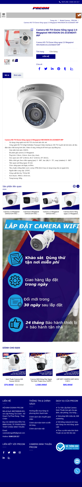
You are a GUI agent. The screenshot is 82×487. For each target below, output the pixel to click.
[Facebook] (39, 68)
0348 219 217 (74, 2)
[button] (78, 15)
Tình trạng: (40, 52)
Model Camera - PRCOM (69, 20)
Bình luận (17, 75)
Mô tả (7, 75)
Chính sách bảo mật (36, 429)
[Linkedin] (52, 68)
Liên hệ (45, 56)
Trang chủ (54, 20)
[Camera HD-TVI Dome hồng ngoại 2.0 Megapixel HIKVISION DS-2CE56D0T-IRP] (41, 8)
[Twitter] (45, 68)
